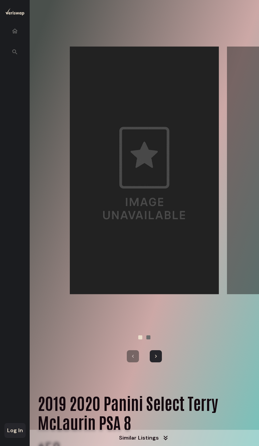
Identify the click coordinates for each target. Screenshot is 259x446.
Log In (15, 430)
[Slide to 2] (148, 337)
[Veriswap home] (14, 13)
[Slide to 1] (140, 337)
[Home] (15, 31)
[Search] (15, 52)
